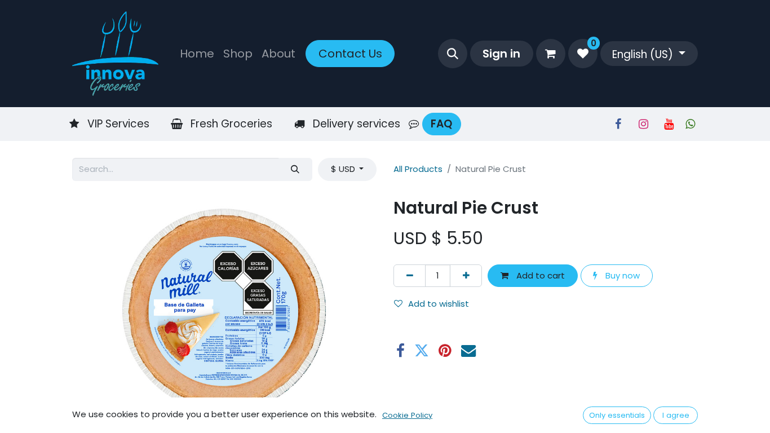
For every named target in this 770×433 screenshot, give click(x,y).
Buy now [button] (621, 275)
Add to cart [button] (539, 275)
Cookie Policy (407, 415)
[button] (452, 53)
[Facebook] (618, 124)
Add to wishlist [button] (438, 304)
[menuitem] (197, 54)
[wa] (690, 124)
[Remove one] (409, 276)
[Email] (468, 350)
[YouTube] (668, 124)
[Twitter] (421, 350)
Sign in (501, 53)
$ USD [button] (344, 169)
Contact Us (350, 53)
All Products (417, 169)
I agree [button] (675, 415)
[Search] (295, 169)
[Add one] (466, 276)
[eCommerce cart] (550, 53)
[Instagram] (643, 124)
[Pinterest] (445, 350)
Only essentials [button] (617, 415)
